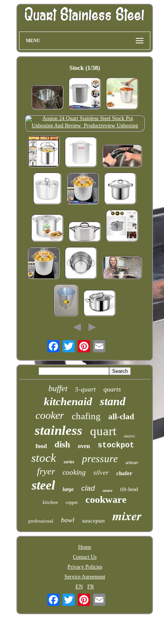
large (68, 489)
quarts (112, 389)
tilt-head (129, 489)
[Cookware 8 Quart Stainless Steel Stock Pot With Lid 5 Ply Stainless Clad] (122, 226)
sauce (108, 490)
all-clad (121, 416)
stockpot (116, 445)
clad (88, 488)
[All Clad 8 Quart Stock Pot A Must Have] (122, 268)
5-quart (85, 389)
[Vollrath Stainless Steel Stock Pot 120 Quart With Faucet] (66, 301)
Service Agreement (84, 577)
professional (40, 521)
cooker (49, 415)
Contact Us (84, 557)
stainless (58, 430)
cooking (74, 472)
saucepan (93, 521)
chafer (124, 473)
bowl (67, 520)
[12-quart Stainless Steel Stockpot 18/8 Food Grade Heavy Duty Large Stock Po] (47, 228)
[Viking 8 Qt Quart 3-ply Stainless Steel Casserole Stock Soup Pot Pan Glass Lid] (47, 189)
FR (90, 586)
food (41, 446)
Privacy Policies (85, 567)
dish (62, 444)
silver (101, 472)
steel (43, 485)
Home (84, 547)
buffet (58, 388)
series (69, 461)
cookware (106, 499)
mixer (127, 515)
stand (112, 401)
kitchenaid (68, 401)
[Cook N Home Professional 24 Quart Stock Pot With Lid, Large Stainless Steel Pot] (120, 189)
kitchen (50, 502)
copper (72, 502)
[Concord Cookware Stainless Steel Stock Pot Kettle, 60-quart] (81, 153)
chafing (86, 416)
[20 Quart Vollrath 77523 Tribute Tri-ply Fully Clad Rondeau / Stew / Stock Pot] (47, 98)
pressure (100, 458)
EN (79, 586)
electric (129, 436)
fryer (46, 471)
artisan (131, 462)
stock (43, 457)
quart (103, 431)
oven (84, 446)
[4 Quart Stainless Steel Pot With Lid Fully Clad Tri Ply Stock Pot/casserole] (99, 304)
